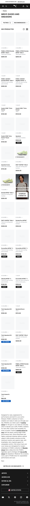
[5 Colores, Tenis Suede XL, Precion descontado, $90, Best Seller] (7, 389)
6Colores (18, 161)
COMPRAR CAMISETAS (22, 195)
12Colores (4, 306)
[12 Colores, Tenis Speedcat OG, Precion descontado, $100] (7, 302)
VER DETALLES (21, 1)
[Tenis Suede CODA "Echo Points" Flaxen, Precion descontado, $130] (7, 130)
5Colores (4, 391)
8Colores (4, 275)
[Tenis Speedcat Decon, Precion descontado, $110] (22, 302)
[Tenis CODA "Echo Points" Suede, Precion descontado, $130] (7, 102)
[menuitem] (2, 497)
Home (5, 11)
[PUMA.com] (15, 6)
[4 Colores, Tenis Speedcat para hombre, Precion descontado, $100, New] (22, 131)
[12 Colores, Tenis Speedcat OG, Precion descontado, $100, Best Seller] (7, 330)
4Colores (18, 133)
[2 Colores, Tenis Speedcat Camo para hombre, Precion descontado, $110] (7, 158)
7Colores (4, 189)
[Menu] (2, 6)
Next (2, 461)
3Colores (4, 48)
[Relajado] (27, 29)
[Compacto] (23, 29)
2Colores (4, 161)
